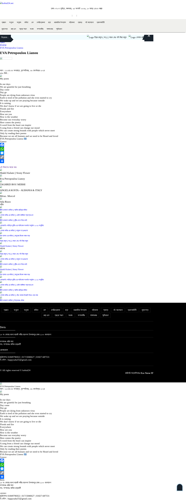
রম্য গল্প (13, 29)
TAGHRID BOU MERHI (12, 184)
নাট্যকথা (72, 22)
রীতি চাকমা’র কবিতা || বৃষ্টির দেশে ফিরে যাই (13, 220)
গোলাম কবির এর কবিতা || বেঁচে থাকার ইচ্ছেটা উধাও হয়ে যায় (19, 295)
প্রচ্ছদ (4, 22)
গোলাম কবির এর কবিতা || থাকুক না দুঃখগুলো (14, 230)
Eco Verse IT (147, 373)
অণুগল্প (11, 22)
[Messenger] (76, 153)
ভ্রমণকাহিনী (101, 22)
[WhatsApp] (76, 149)
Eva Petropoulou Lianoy (12, 178)
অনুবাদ (19, 22)
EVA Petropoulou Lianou (11, 48)
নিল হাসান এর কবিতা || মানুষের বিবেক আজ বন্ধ (15, 236)
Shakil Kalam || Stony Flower (15, 172)
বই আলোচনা (89, 22)
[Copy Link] (76, 157)
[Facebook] (76, 145)
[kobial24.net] (6, 3)
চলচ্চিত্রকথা (41, 22)
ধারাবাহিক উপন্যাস (60, 22)
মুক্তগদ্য (5, 29)
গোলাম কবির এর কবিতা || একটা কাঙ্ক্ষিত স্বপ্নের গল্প (16, 215)
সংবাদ (32, 29)
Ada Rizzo (5, 201)
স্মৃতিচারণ (59, 29)
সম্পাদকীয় (40, 29)
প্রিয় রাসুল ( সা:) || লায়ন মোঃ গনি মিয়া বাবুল (104, 37)
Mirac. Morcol (7, 196)
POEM (3, 45)
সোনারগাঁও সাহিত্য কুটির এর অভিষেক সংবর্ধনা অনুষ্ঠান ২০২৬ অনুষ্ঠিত (22, 225)
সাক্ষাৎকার (50, 29)
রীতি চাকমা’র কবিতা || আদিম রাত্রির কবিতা (13, 210)
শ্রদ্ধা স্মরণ (23, 29)
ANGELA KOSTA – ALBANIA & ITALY (21, 190)
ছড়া (49, 22)
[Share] (76, 161)
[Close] (146, 37)
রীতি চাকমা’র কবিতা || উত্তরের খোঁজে (12, 300)
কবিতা (26, 22)
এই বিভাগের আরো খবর (8, 167)
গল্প (33, 22)
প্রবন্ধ (80, 22)
